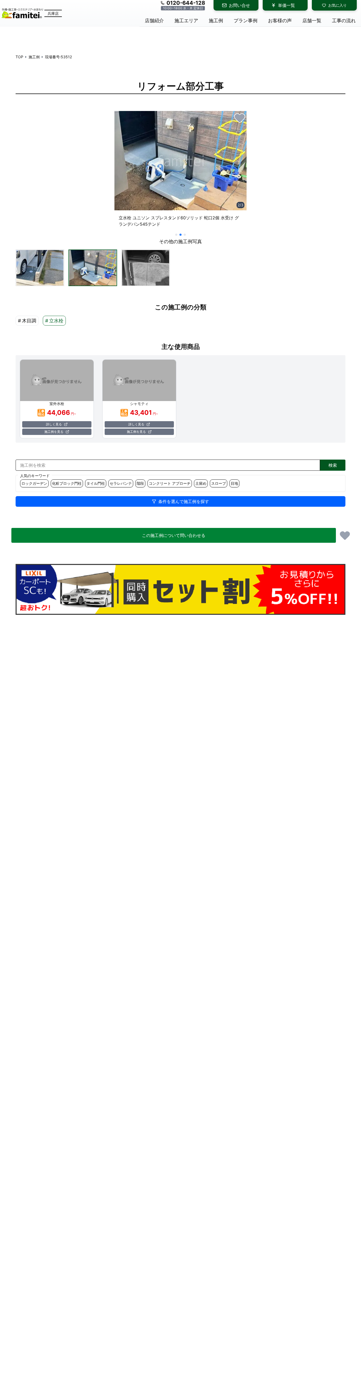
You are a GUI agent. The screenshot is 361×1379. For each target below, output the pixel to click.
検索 (332, 465)
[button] (40, 268)
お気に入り (337, 5)
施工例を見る (53, 432)
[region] (180, 171)
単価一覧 (286, 5)
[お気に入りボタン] (239, 118)
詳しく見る (54, 424)
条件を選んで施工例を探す (183, 501)
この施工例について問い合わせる (173, 535)
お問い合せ (239, 5)
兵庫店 (53, 13)
